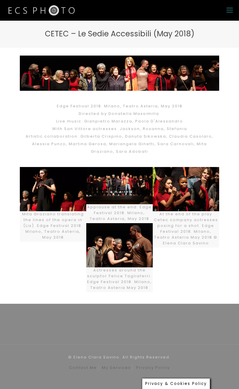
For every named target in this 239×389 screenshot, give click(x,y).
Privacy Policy (153, 367)
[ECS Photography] (42, 10)
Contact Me (83, 367)
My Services (116, 367)
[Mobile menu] (230, 10)
